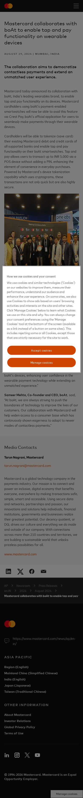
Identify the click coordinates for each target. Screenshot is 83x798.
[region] (41, 319)
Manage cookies (41, 362)
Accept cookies (41, 350)
